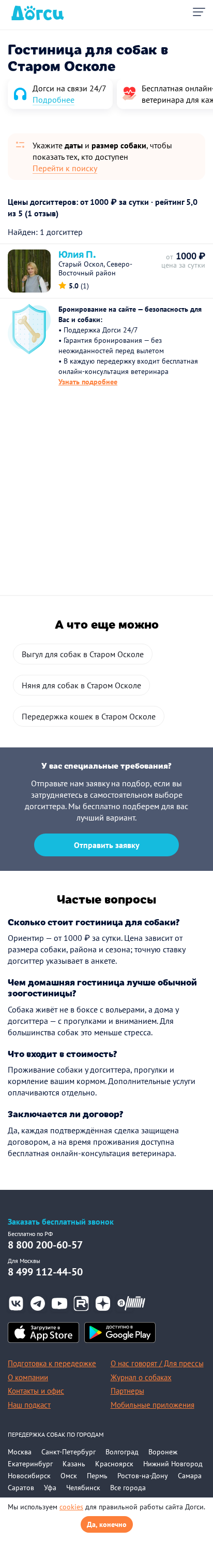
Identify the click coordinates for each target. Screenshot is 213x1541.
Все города (128, 1487)
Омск (68, 1475)
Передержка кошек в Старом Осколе (89, 716)
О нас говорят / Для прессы (157, 1363)
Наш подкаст (29, 1405)
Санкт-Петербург (68, 1451)
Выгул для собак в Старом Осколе (83, 654)
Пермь (97, 1475)
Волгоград (122, 1451)
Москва (20, 1451)
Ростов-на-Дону (142, 1475)
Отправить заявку (107, 845)
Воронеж (162, 1451)
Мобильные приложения (152, 1405)
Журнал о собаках (141, 1377)
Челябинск (83, 1487)
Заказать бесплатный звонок (61, 1222)
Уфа (50, 1487)
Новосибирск (29, 1475)
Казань (74, 1463)
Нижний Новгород (173, 1463)
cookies (71, 1506)
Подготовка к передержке (52, 1363)
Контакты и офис (36, 1391)
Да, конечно (107, 1524)
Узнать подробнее (87, 381)
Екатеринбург (30, 1463)
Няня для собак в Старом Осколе (81, 685)
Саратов (21, 1487)
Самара (190, 1475)
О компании (28, 1377)
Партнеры (127, 1391)
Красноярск (114, 1463)
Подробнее (53, 99)
